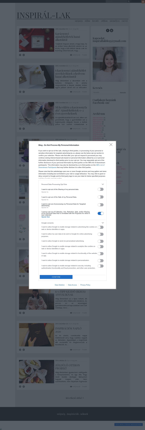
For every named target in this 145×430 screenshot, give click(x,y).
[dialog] (72, 215)
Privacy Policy (85, 285)
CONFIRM (56, 277)
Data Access (72, 285)
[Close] (112, 145)
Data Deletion (60, 285)
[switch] (101, 189)
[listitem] (72, 184)
